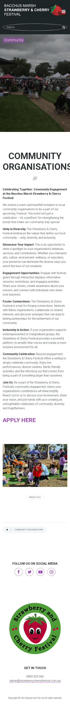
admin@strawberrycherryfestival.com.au (35, 680)
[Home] (35, 10)
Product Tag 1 (35, 497)
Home (7, 529)
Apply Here (19, 420)
